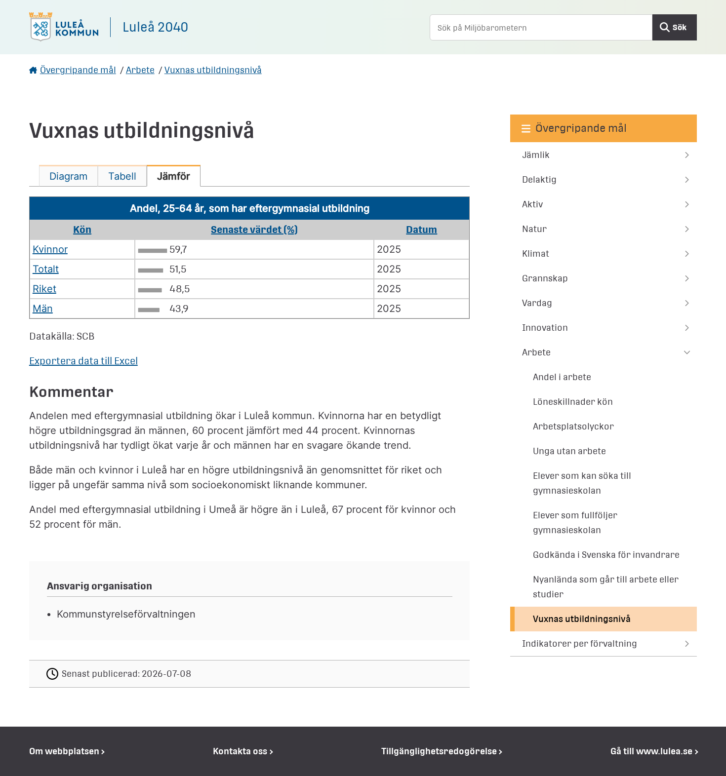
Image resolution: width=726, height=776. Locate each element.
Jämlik (536, 155)
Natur (534, 229)
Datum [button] (421, 229)
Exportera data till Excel (83, 361)
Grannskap (545, 278)
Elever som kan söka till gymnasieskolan (582, 483)
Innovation (545, 327)
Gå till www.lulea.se (651, 751)
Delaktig (539, 179)
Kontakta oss (240, 751)
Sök (679, 27)
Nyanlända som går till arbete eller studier (606, 586)
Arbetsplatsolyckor (573, 426)
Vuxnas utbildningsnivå (213, 70)
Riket (44, 289)
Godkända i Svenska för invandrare (606, 554)
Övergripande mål (78, 70)
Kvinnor (50, 249)
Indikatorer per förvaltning (579, 643)
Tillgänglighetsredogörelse (439, 751)
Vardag (537, 303)
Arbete (140, 70)
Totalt (46, 269)
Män (43, 308)
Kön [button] (82, 229)
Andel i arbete (562, 377)
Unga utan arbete (569, 451)
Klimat (535, 253)
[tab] (68, 176)
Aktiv (532, 204)
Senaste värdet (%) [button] (254, 229)
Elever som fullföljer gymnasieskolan (575, 522)
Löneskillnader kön (573, 401)
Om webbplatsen (64, 751)
